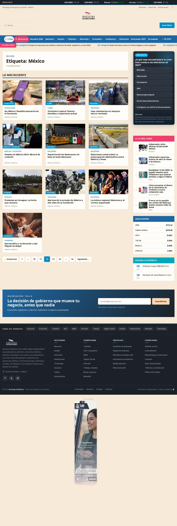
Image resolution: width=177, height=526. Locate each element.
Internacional (135, 329)
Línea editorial (150, 351)
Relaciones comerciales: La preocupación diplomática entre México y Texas (107, 157)
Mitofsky (141, 70)
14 (60, 259)
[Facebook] (5, 378)
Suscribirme (160, 301)
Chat (9, 39)
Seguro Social (109, 329)
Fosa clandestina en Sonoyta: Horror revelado (105, 112)
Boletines (142, 7)
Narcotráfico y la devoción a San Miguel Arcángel (21, 244)
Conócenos (110, 39)
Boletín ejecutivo (119, 364)
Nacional (49, 39)
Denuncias (21, 39)
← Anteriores (10, 259)
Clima (50, 108)
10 (34, 259)
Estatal (60, 39)
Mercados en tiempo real (123, 355)
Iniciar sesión (163, 7)
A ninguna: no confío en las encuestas (153, 107)
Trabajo (96, 329)
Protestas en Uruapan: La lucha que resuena (21, 201)
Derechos (84, 39)
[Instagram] (17, 378)
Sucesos (57, 368)
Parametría (142, 82)
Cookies (99, 389)
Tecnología (10, 108)
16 (72, 259)
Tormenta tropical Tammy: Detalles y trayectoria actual (62, 112)
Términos (89, 389)
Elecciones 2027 (138, 39)
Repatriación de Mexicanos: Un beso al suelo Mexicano (63, 155)
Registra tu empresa (121, 351)
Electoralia (142, 76)
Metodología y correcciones (156, 355)
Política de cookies (152, 372)
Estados (8, 197)
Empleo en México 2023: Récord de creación (22, 155)
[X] (11, 378)
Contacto (148, 359)
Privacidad (79, 389)
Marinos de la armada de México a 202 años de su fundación (65, 201)
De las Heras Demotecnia (148, 101)
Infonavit (84, 329)
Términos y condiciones (154, 368)
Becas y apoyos (90, 372)
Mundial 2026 (36, 39)
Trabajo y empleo (91, 368)
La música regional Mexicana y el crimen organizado (108, 201)
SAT (65, 329)
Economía (96, 39)
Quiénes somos (151, 346)
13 (53, 259)
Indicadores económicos (123, 359)
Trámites (72, 39)
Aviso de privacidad (153, 364)
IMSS (74, 329)
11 (41, 259)
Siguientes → (83, 259)
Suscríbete (167, 25)
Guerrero (9, 240)
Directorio (152, 7)
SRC (139, 88)
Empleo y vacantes (13, 151)
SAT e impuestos (90, 351)
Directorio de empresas (122, 346)
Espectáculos (59, 376)
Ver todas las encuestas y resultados (149, 122)
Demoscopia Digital (145, 95)
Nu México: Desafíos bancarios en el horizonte (22, 112)
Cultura (57, 372)
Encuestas (153, 39)
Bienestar (148, 329)
